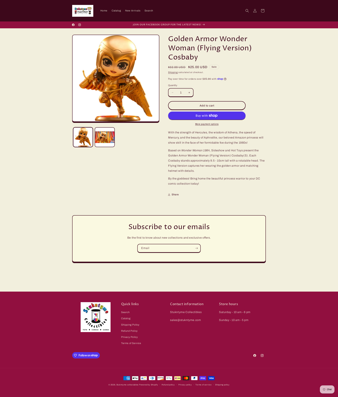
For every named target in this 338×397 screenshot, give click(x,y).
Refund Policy (129, 331)
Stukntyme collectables (127, 385)
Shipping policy (222, 384)
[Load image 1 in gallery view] (83, 137)
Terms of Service (131, 343)
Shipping (173, 72)
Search (125, 312)
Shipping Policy (130, 324)
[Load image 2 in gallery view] (105, 137)
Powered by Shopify (148, 385)
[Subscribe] (196, 248)
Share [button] (175, 194)
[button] (247, 11)
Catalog (125, 318)
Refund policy (168, 384)
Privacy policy (185, 384)
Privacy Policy (129, 337)
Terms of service (203, 384)
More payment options (207, 124)
